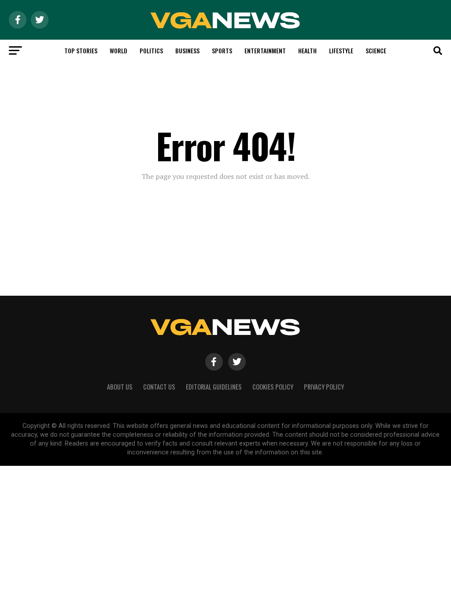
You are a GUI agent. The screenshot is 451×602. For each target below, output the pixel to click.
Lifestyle (341, 50)
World (118, 50)
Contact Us (159, 386)
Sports (222, 50)
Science (376, 50)
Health (307, 50)
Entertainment (265, 50)
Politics (151, 50)
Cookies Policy (272, 386)
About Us (120, 386)
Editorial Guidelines (214, 386)
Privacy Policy (324, 386)
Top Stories (80, 50)
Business (187, 50)
